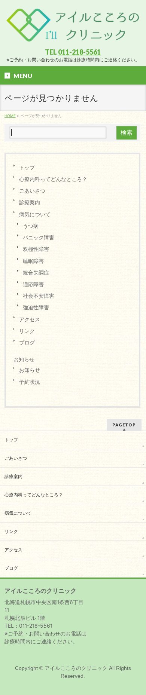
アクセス (29, 319)
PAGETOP (124, 424)
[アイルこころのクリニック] (73, 36)
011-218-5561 (79, 52)
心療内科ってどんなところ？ (53, 179)
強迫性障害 (36, 307)
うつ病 (31, 226)
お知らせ (23, 359)
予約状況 (29, 382)
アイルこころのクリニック (76, 668)
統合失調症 (36, 272)
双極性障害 (36, 249)
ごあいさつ (32, 190)
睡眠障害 (33, 261)
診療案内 (29, 202)
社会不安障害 (38, 296)
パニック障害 (38, 237)
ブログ (27, 342)
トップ (27, 167)
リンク (27, 331)
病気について (35, 214)
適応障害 (33, 284)
